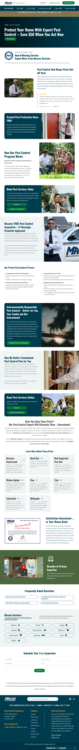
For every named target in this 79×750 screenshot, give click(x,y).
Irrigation (57, 8)
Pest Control (7, 8)
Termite (19, 8)
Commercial (29, 8)
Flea (39, 485)
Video (23, 567)
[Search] (29, 699)
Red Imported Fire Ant (63, 465)
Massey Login (55, 737)
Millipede (39, 503)
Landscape (34, 720)
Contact (33, 731)
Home (6, 25)
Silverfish (15, 503)
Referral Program (56, 735)
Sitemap (33, 737)
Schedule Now (39, 670)
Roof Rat (39, 465)
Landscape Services (43, 8)
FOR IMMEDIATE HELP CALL (39, 12)
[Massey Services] (8, 3)
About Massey (69, 8)
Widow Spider (15, 485)
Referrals (43, 3)
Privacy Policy (35, 734)
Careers (33, 728)
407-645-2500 (8, 719)
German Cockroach (15, 465)
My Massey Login (55, 3)
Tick (63, 485)
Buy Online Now (68, 3)
